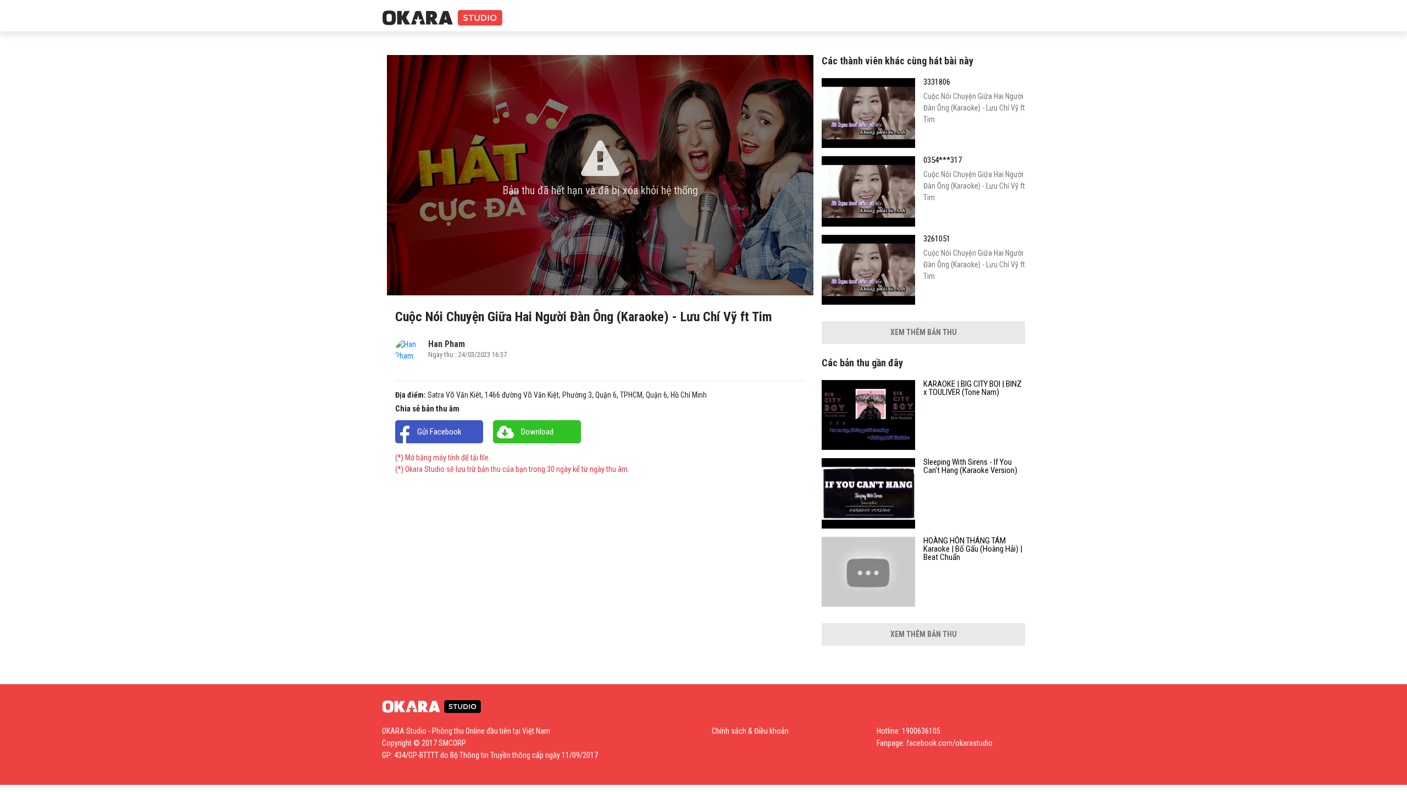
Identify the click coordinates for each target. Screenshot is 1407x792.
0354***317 (942, 160)
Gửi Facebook (439, 432)
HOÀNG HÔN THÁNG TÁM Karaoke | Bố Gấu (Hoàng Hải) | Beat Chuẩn (972, 549)
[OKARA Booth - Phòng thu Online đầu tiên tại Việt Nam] (442, 18)
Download (537, 432)
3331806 (936, 82)
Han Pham (446, 344)
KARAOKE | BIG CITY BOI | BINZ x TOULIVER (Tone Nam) (972, 388)
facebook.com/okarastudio (949, 743)
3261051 (936, 239)
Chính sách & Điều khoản (750, 731)
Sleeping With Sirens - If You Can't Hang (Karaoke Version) (970, 466)
